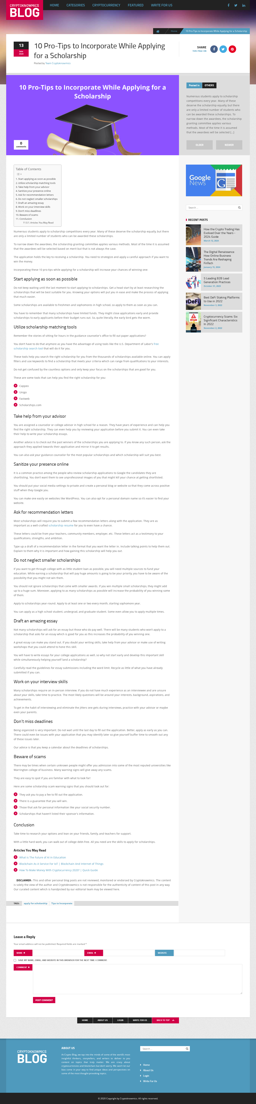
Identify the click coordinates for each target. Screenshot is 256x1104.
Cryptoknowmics (128, 1098)
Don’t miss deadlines (29, 211)
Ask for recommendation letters (36, 194)
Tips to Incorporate (61, 903)
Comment (22, 967)
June (21, 51)
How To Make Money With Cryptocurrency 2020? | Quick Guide (58, 870)
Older (200, 145)
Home (54, 5)
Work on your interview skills (34, 206)
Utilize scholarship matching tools (36, 183)
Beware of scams (28, 215)
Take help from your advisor (33, 187)
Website (162, 952)
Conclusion (25, 218)
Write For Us (161, 5)
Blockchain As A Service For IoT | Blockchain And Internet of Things (61, 864)
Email (90, 952)
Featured (136, 5)
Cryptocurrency (106, 5)
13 (21, 45)
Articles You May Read (41, 222)
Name (19, 952)
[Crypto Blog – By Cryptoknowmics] (24, 16)
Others (209, 85)
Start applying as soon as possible (37, 179)
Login (120, 1020)
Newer (229, 145)
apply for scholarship (35, 903)
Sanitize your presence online (34, 191)
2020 (21, 53)
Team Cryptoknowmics (58, 63)
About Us (103, 1020)
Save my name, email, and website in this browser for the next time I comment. (62, 960)
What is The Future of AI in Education (42, 857)
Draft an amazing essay (31, 203)
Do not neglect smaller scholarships (38, 199)
